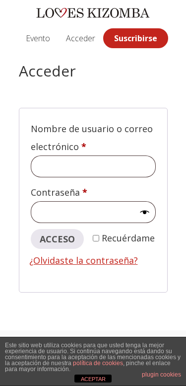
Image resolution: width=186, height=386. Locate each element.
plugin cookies (161, 374)
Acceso (57, 239)
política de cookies (98, 363)
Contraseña (83, 192)
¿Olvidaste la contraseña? (83, 260)
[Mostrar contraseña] (144, 212)
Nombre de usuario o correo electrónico (92, 138)
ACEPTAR (93, 379)
